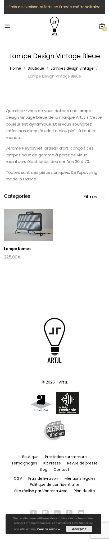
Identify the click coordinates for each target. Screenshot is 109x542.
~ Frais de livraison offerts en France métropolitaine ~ (54, 6)
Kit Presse (52, 463)
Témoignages (24, 463)
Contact (61, 469)
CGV (18, 478)
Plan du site (84, 490)
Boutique (30, 456)
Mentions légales (80, 478)
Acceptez (79, 528)
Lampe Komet (17, 248)
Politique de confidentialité (54, 484)
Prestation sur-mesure (66, 456)
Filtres (91, 196)
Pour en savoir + (48, 529)
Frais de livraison (43, 478)
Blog (43, 469)
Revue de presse (82, 463)
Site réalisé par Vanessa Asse (40, 490)
